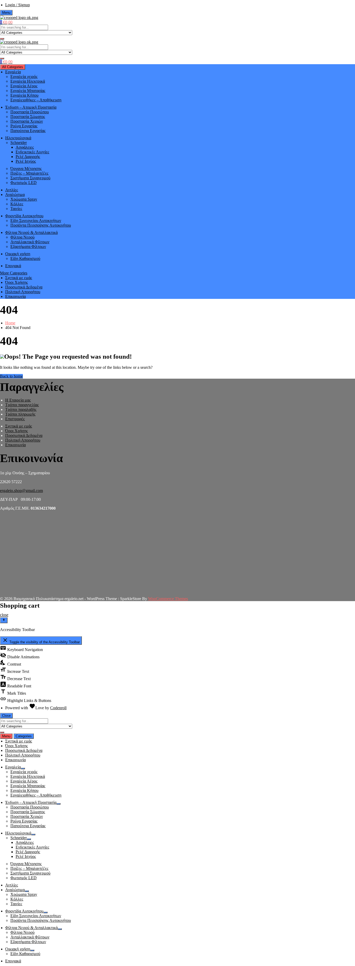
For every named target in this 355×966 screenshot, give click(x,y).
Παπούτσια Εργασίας (27, 130)
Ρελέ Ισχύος (26, 161)
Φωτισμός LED (23, 182)
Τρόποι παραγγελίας (22, 405)
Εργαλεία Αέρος (23, 86)
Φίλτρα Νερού (22, 237)
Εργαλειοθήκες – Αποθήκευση (35, 100)
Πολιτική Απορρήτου (22, 292)
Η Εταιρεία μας (18, 400)
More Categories (13, 273)
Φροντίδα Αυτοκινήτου (24, 216)
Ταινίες (16, 208)
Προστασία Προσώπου (29, 112)
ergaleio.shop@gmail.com (21, 490)
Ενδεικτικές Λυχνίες (32, 152)
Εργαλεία (13, 72)
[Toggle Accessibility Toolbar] (4, 620)
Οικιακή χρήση (17, 254)
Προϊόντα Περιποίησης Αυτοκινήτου (40, 225)
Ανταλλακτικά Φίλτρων (29, 242)
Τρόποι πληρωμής (20, 414)
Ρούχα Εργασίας (23, 126)
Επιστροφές (15, 419)
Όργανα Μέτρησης (26, 168)
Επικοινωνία (15, 296)
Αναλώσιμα (15, 194)
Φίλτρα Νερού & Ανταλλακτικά (31, 232)
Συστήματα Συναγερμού (30, 178)
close (4, 615)
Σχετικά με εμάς (18, 277)
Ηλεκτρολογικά (18, 138)
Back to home (11, 376)
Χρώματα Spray (23, 199)
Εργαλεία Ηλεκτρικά (27, 81)
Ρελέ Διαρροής (28, 156)
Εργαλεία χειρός (23, 76)
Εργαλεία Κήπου (24, 95)
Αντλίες (11, 190)
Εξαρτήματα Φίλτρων (28, 246)
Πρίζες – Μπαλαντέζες (29, 173)
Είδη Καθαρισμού (25, 258)
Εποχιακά (13, 266)
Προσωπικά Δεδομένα (23, 287)
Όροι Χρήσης (16, 282)
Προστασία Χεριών (26, 121)
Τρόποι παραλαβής (20, 409)
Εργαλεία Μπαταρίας (27, 90)
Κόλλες (16, 204)
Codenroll (58, 708)
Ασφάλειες (25, 147)
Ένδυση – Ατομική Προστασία (30, 107)
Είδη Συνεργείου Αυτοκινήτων (35, 220)
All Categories (12, 67)
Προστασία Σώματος (27, 116)
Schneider (18, 142)
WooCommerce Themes (168, 598)
